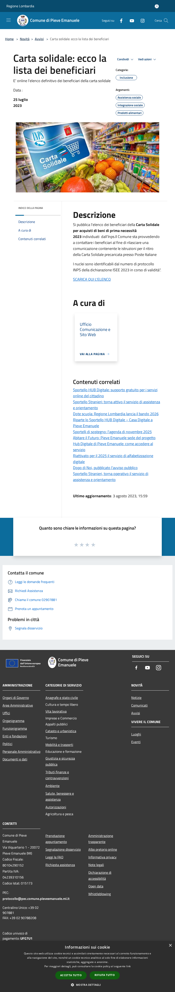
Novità (24, 38)
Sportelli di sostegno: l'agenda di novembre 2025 (112, 432)
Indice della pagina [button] (30, 208)
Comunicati (139, 705)
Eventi (136, 741)
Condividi (123, 59)
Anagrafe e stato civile (61, 697)
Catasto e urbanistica (60, 731)
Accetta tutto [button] (71, 975)
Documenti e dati (15, 759)
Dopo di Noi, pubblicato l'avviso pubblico (105, 468)
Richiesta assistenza (60, 864)
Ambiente (52, 785)
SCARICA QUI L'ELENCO (92, 279)
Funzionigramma (15, 728)
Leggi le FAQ (54, 857)
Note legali (96, 864)
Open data (95, 886)
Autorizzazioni (55, 807)
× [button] (170, 945)
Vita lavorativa (56, 711)
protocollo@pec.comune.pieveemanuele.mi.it (36, 898)
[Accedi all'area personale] (157, 6)
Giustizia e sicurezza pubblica (60, 761)
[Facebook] (119, 20)
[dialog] (87, 966)
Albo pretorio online (102, 849)
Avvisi (39, 38)
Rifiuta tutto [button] (105, 975)
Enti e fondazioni (15, 736)
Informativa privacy (102, 857)
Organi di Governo (16, 697)
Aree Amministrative (18, 705)
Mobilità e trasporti (59, 744)
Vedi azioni (145, 59)
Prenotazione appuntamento (56, 838)
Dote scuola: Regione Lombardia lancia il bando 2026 (116, 414)
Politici (7, 743)
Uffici (6, 713)
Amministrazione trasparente (100, 838)
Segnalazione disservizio (63, 849)
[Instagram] (141, 20)
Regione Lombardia (20, 6)
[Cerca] (166, 20)
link (128, 966)
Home (9, 38)
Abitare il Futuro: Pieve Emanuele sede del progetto (114, 438)
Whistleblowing (99, 893)
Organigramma (13, 720)
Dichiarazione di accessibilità (99, 875)
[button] (87, 985)
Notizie (136, 697)
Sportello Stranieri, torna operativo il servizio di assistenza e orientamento (110, 477)
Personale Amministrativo (21, 751)
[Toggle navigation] (8, 20)
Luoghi (136, 734)
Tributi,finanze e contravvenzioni (57, 775)
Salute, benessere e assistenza (59, 796)
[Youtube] (130, 20)
